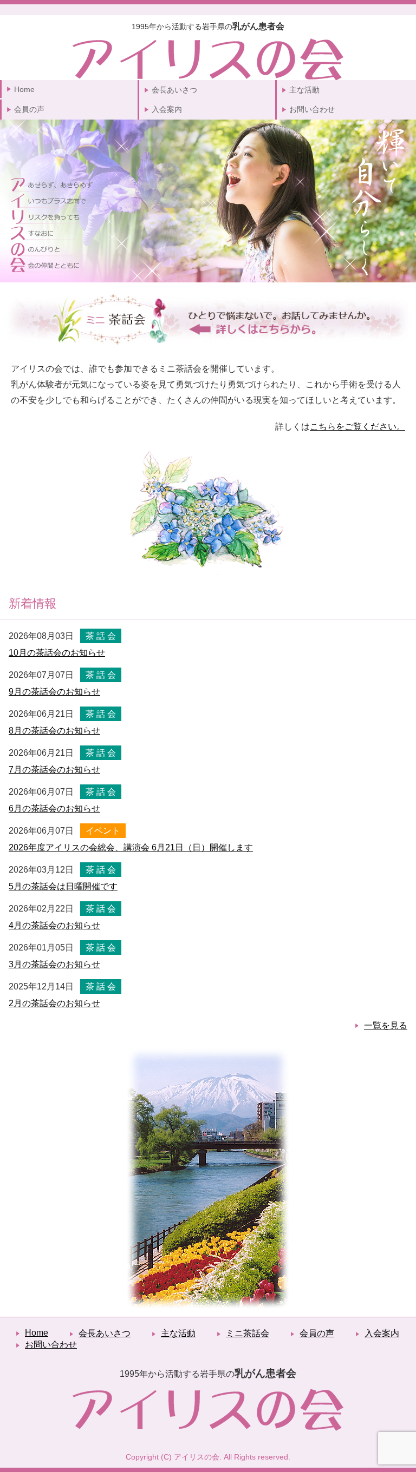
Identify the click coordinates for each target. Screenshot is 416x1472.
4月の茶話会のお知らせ (54, 925)
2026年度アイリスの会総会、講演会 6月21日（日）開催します (131, 847)
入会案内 (167, 109)
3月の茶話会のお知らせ (54, 964)
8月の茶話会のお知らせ (54, 730)
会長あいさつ (174, 89)
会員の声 (29, 109)
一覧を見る (385, 1025)
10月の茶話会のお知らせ (57, 652)
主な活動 (304, 89)
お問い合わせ (312, 109)
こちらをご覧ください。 (357, 426)
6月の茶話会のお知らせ (54, 808)
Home (24, 89)
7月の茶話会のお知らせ (54, 769)
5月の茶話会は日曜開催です (63, 886)
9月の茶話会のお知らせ (54, 691)
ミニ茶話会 (247, 1333)
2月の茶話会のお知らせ (54, 1003)
